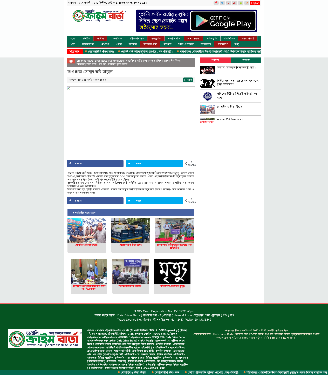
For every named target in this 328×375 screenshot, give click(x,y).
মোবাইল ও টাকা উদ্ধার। (120, 372)
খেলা (72, 44)
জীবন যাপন (88, 44)
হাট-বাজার (122, 64)
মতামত (168, 44)
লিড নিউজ (175, 60)
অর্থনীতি (86, 38)
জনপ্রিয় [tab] (246, 60)
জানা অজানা (193, 38)
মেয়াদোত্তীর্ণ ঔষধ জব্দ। (88, 51)
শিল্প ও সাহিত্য (186, 44)
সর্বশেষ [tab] (215, 60)
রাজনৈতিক (229, 38)
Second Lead (116, 60)
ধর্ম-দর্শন (105, 44)
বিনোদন (133, 44)
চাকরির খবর (174, 38)
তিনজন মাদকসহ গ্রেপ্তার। (130, 286)
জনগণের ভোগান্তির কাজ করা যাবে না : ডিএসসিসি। (89, 287)
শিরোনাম (81, 64)
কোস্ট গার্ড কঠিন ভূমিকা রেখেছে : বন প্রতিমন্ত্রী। (133, 51)
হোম (72, 38)
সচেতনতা (206, 44)
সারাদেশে (223, 44)
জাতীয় (100, 38)
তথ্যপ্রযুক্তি (212, 38)
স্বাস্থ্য (237, 44)
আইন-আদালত (136, 38)
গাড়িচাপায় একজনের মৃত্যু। (172, 286)
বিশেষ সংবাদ (150, 44)
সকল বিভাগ (248, 38)
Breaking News (85, 60)
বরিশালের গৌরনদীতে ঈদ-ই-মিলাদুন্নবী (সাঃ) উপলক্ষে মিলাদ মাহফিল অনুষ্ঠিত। (209, 51)
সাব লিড (102, 64)
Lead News (101, 60)
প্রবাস (119, 44)
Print (189, 79)
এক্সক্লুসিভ (156, 38)
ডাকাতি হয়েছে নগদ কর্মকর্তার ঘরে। (236, 67)
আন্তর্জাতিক (116, 38)
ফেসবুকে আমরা (207, 122)
